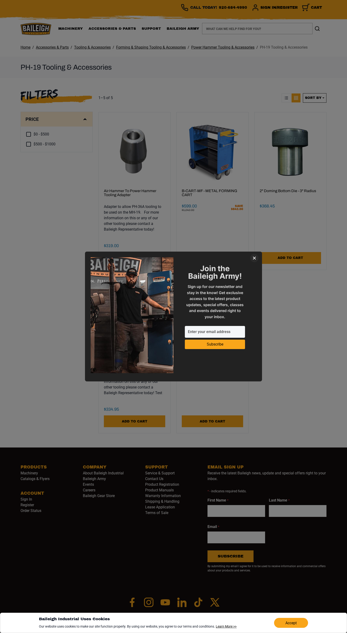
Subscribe (215, 344)
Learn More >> (226, 626)
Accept (291, 623)
